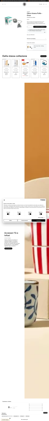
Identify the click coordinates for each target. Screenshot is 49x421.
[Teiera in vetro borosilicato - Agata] (25, 63)
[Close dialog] (19, 403)
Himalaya (28, 11)
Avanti (46, 63)
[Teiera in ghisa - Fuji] (44, 63)
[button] (5, 4)
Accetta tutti (38, 220)
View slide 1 (44, 32)
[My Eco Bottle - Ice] (16, 63)
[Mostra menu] (3, 4)
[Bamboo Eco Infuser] (6, 63)
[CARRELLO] (46, 4)
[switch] (19, 214)
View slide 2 (45, 32)
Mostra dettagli (40, 217)
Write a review (45, 412)
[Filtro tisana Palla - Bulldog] (30, 47)
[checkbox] (27, 416)
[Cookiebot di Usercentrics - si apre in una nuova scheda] (41, 200)
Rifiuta (10, 220)
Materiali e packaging (31, 38)
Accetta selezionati (24, 220)
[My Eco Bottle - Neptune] (35, 63)
